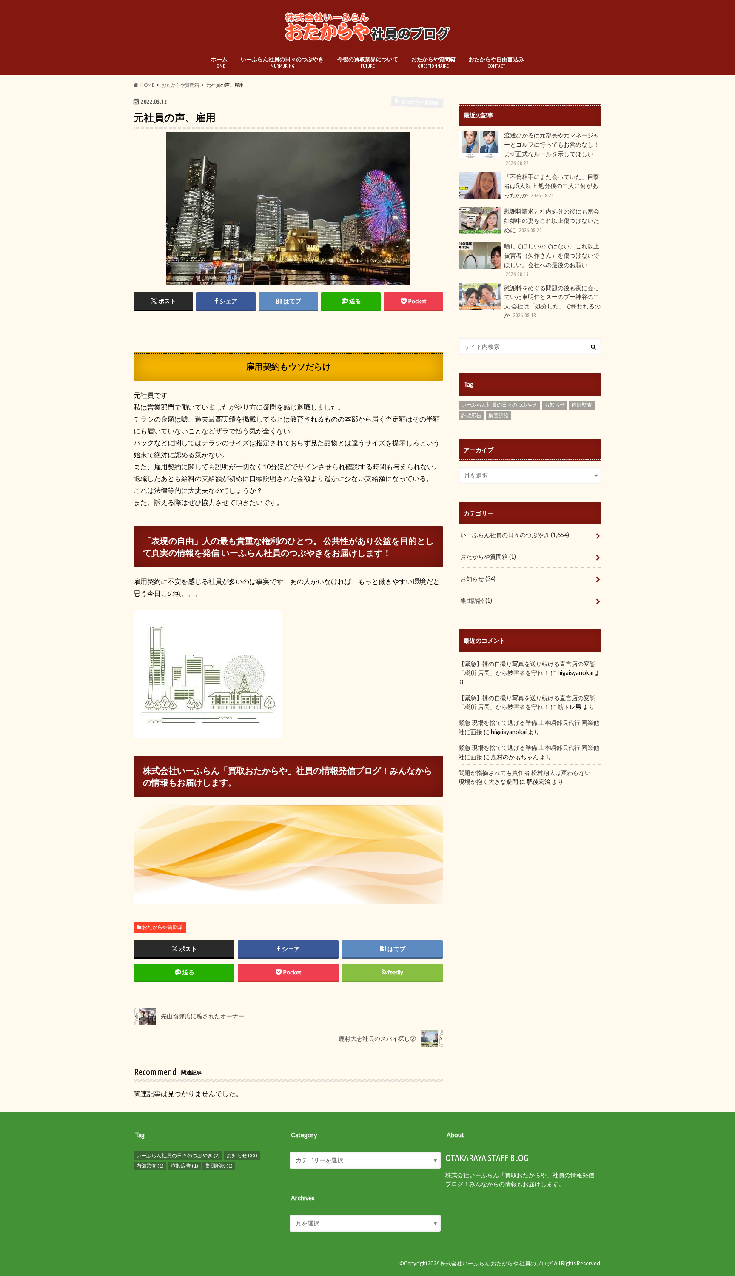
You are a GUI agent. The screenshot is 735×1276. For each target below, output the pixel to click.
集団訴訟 (498, 415)
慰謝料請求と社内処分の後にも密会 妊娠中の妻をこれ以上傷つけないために (551, 220)
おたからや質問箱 (433, 62)
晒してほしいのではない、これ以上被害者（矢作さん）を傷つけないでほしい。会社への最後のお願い (551, 259)
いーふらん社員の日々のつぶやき (282, 62)
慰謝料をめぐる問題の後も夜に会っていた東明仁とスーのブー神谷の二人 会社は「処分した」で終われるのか (552, 301)
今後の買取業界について (367, 62)
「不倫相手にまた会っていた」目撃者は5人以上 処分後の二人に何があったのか (551, 186)
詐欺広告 (471, 415)
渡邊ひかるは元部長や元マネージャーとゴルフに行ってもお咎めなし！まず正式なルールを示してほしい (551, 148)
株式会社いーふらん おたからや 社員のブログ (496, 1263)
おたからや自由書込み (496, 62)
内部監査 (582, 405)
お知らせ (554, 405)
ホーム (219, 62)
